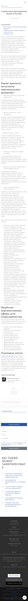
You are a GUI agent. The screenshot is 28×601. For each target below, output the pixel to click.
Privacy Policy (8, 599)
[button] (25, 598)
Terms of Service (16, 599)
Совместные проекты (7, 356)
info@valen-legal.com (14, 529)
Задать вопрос (14, 448)
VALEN (2, 6)
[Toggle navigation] (25, 2)
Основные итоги (8, 34)
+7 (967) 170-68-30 (14, 524)
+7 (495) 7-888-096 (14, 522)
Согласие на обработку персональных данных (14, 594)
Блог (6, 6)
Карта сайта (14, 595)
